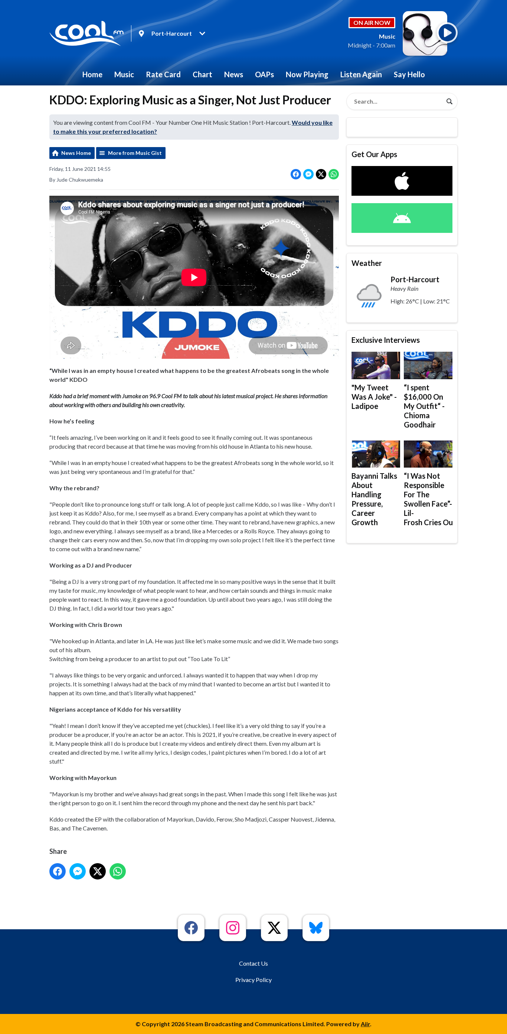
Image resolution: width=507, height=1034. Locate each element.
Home (92, 74)
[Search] (449, 101)
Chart (202, 74)
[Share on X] (321, 174)
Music (124, 74)
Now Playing (307, 74)
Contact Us (253, 963)
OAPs (264, 74)
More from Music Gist (135, 153)
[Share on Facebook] (296, 174)
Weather (366, 262)
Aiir (365, 1023)
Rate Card (163, 74)
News (233, 74)
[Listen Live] (447, 32)
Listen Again (361, 74)
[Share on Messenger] (308, 174)
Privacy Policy (253, 979)
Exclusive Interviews (385, 339)
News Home (76, 153)
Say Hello (409, 74)
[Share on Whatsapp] (333, 174)
